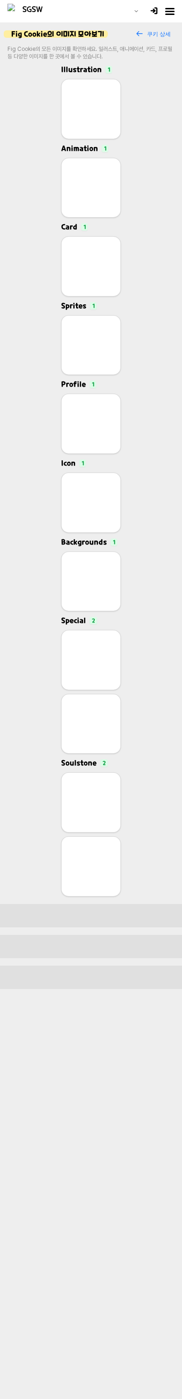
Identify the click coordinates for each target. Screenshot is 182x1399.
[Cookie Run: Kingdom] (28, 11)
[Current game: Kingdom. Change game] (136, 11)
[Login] (154, 11)
